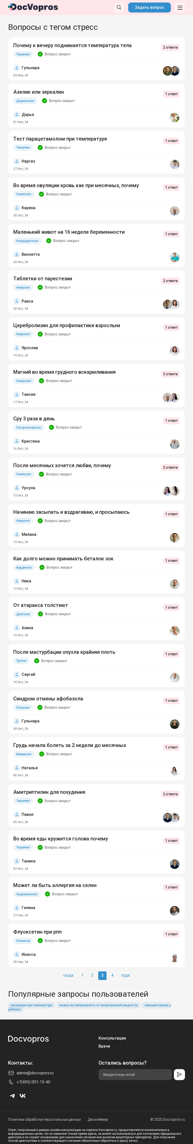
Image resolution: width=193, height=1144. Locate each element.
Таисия (28, 394)
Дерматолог (25, 101)
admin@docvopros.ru (35, 1073)
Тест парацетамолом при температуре (60, 139)
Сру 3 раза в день (34, 419)
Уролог (21, 661)
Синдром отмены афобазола (48, 699)
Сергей (28, 674)
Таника (28, 861)
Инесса (29, 954)
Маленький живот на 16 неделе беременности (69, 232)
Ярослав (30, 347)
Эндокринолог (26, 894)
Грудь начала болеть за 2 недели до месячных (69, 745)
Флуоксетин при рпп (37, 932)
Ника (26, 581)
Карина (28, 207)
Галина (28, 907)
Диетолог (23, 614)
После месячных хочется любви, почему (62, 465)
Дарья (28, 114)
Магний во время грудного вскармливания (64, 372)
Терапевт (23, 54)
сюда (68, 975)
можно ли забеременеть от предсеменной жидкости (98, 1005)
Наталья (30, 768)
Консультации (112, 1038)
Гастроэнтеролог (28, 427)
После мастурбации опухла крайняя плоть (64, 652)
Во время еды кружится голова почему (60, 839)
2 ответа (170, 47)
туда (125, 975)
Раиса (27, 301)
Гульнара (30, 67)
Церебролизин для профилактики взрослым (66, 325)
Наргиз (28, 161)
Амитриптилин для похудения (49, 792)
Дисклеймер (98, 1119)
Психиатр (23, 941)
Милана (29, 534)
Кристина (31, 441)
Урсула (28, 487)
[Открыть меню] (180, 8)
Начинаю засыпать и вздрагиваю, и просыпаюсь (71, 512)
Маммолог (24, 754)
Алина (27, 627)
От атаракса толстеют (40, 605)
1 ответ (171, 94)
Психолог (23, 707)
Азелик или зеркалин (38, 92)
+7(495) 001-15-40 (33, 1082)
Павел (27, 814)
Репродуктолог (27, 241)
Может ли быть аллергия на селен (54, 885)
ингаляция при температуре (32, 1005)
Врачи (104, 1046)
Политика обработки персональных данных (44, 1119)
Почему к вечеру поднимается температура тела (72, 45)
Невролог (23, 287)
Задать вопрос (149, 7)
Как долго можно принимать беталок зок (63, 559)
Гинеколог (23, 194)
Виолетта (31, 254)
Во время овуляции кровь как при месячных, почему (76, 185)
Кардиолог (24, 567)
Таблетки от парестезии (42, 279)
